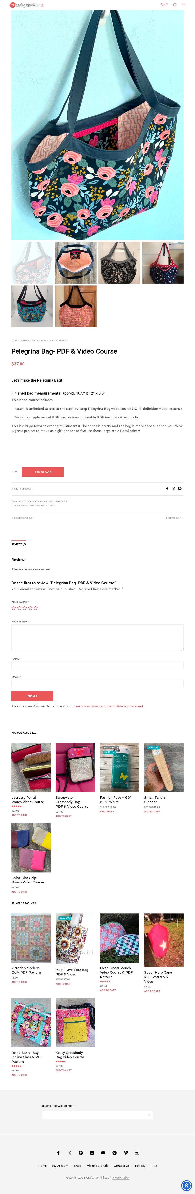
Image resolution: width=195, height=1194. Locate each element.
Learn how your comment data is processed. (108, 706)
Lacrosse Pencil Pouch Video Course (27, 799)
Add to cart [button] (19, 815)
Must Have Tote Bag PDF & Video (72, 972)
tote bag (50, 505)
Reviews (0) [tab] (18, 544)
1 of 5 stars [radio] (13, 608)
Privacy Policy (120, 1177)
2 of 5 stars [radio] (19, 608)
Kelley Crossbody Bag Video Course (70, 1055)
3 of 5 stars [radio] (24, 608)
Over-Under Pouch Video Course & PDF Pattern (116, 972)
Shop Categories (29, 340)
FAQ (154, 1165)
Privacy (140, 1165)
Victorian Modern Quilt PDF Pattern (26, 970)
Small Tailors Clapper (154, 799)
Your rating (20, 602)
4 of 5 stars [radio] (30, 608)
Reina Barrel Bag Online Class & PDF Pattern (27, 1057)
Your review (20, 621)
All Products (31, 501)
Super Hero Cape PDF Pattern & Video (158, 976)
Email (16, 677)
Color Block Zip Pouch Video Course (27, 880)
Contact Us (121, 1165)
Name (16, 659)
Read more (107, 811)
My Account (60, 1165)
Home (14, 340)
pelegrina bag (37, 505)
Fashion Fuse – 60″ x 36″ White (115, 799)
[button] (164, 4)
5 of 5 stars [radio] (36, 608)
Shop (78, 1165)
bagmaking (23, 505)
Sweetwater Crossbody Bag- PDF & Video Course (72, 801)
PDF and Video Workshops (54, 340)
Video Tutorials (97, 1165)
